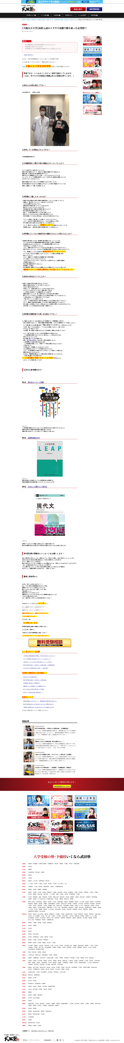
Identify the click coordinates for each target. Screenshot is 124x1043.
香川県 (23, 995)
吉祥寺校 (87, 903)
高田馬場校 (60, 901)
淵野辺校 (79, 917)
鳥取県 (23, 978)
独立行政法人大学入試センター (39, 1031)
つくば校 (30, 883)
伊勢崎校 (45, 889)
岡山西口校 (31, 983)
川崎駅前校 (38, 919)
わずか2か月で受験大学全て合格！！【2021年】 (35, 668)
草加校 (80, 892)
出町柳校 (72, 957)
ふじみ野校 (52, 894)
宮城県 (23, 872)
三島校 (53, 942)
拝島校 (92, 905)
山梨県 (23, 934)
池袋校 (44, 901)
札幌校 (30, 863)
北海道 (23, 863)
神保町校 (40, 905)
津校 (29, 952)
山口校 (30, 989)
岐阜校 (30, 939)
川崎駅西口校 (50, 919)
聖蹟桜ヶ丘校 (51, 905)
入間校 (96, 892)
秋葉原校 (71, 907)
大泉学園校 (66, 905)
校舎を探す (78, 9)
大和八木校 (62, 972)
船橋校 (72, 896)
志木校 (65, 892)
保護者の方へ (69, 15)
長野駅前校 (36, 936)
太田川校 (41, 945)
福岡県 (23, 1003)
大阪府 (23, 960)
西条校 (39, 986)
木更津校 (88, 896)
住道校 (76, 960)
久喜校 (91, 892)
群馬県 (23, 889)
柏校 (40, 896)
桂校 (87, 957)
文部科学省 (51, 1031)
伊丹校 (53, 967)
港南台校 (91, 914)
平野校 (34, 960)
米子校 (34, 977)
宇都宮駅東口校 (59, 886)
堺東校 (45, 960)
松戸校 (67, 896)
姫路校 (30, 967)
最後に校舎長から (29, 54)
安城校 (54, 947)
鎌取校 (61, 898)
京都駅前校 (36, 957)
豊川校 (85, 947)
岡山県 (23, 983)
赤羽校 (58, 903)
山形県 (23, 878)
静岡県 (23, 942)
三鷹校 (76, 907)
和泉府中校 (95, 962)
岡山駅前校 (38, 983)
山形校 (30, 877)
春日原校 (77, 1003)
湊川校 (30, 969)
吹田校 (38, 962)
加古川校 (68, 967)
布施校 (71, 962)
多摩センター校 (79, 905)
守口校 (50, 962)
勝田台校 (62, 896)
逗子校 (37, 917)
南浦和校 (71, 892)
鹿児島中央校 (31, 1022)
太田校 (34, 889)
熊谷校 (30, 892)
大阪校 (30, 960)
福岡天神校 (31, 1003)
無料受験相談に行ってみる (62, 786)
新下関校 (35, 989)
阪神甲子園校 (86, 967)
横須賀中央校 (69, 914)
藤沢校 (46, 914)
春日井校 (47, 945)
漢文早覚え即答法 (31, 340)
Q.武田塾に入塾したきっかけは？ (34, 46)
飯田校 (46, 936)
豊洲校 (45, 909)
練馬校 (35, 903)
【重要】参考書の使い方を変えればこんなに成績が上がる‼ (38, 707)
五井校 (56, 898)
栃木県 (23, 886)
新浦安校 (35, 896)
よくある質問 (82, 15)
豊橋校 (75, 945)
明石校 (48, 967)
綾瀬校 (40, 909)
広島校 (30, 986)
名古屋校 (30, 945)
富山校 (30, 925)
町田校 (49, 901)
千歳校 (66, 863)
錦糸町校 (30, 903)
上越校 (34, 922)
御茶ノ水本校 (31, 901)
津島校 (94, 947)
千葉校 (50, 896)
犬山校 (89, 947)
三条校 (44, 922)
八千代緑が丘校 (41, 898)
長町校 (42, 872)
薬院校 (34, 1005)
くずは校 (89, 962)
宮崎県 (23, 1020)
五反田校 (69, 909)
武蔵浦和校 (72, 894)
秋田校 (30, 875)
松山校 (30, 997)
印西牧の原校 (50, 898)
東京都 (23, 902)
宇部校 (40, 989)
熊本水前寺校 (36, 1014)
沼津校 (39, 942)
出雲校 (34, 980)
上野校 (45, 905)
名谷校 (67, 969)
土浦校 (40, 883)
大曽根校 (30, 947)
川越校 (54, 892)
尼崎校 (62, 969)
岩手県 (23, 869)
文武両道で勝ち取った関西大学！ (32, 683)
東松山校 (40, 894)
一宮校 (91, 945)
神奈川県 (24, 914)
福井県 (23, 931)
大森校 (30, 907)
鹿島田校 (69, 917)
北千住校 (81, 903)
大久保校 (57, 969)
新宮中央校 (97, 1003)
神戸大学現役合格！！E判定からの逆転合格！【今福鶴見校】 (39, 665)
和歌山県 (24, 975)
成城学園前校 (51, 903)
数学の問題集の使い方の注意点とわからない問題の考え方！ (38, 704)
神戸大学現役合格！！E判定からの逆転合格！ (35, 680)
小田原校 (57, 914)
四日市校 (34, 952)
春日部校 (60, 892)
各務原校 (46, 939)
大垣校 (34, 939)
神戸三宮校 (36, 967)
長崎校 (30, 1011)
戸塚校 (53, 915)
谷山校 (38, 1022)
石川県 (23, 928)
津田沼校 (45, 896)
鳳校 (29, 962)
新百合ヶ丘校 (50, 917)
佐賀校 (30, 1008)
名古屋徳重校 (48, 947)
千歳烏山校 (86, 905)
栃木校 (40, 886)
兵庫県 (23, 967)
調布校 (69, 903)
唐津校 (34, 1008)
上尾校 (76, 892)
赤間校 (30, 1005)
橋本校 (86, 914)
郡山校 (47, 880)
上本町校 (71, 960)
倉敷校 (43, 983)
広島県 (23, 986)
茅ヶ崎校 (85, 917)
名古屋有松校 (31, 949)
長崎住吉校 (48, 1011)
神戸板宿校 (74, 967)
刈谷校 (61, 945)
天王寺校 (40, 960)
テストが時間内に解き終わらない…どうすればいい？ (37, 659)
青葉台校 (81, 914)
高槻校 (54, 960)
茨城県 (23, 883)
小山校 (35, 886)
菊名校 (43, 919)
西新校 (58, 1003)
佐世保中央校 (36, 1011)
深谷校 (30, 894)
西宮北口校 (42, 967)
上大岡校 (58, 915)
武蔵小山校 (59, 905)
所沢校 (44, 892)
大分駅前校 (31, 1016)
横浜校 (34, 914)
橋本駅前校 (37, 974)
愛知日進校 (81, 945)
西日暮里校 (64, 907)
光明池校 (42, 964)
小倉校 (37, 1003)
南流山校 (82, 896)
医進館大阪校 (82, 962)
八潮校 (78, 894)
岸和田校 (81, 960)
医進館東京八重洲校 (33, 911)
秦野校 (87, 915)
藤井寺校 (54, 964)
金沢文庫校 (65, 915)
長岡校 (39, 922)
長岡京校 (66, 957)
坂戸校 (66, 894)
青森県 (23, 866)
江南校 (74, 947)
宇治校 (77, 957)
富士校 (49, 942)
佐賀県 (23, 1008)
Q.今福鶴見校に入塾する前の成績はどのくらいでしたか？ (41, 44)
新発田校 (49, 922)
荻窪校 (92, 901)
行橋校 (92, 1003)
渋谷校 (34, 905)
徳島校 (30, 992)
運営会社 (25, 1040)
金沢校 (30, 928)
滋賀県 (23, 955)
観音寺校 (40, 994)
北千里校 (48, 964)
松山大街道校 (36, 997)
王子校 (35, 909)
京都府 (23, 958)
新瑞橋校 (80, 947)
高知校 (30, 1000)
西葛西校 (71, 901)
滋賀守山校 (38, 954)
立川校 (54, 901)
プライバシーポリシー (35, 1040)
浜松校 (34, 942)
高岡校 (34, 925)
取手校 (50, 883)
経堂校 (63, 909)
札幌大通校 (76, 863)
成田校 (77, 896)
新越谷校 (49, 892)
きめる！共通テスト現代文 (37, 487)
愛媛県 (23, 998)
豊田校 (86, 945)
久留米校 (48, 1003)
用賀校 (34, 907)
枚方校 (50, 960)
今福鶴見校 (65, 962)
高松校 (30, 994)
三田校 (80, 967)
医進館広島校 (51, 986)
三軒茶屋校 (97, 901)
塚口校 (47, 969)
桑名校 (44, 952)
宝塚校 (62, 967)
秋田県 (23, 875)
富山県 (23, 925)
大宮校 (34, 892)
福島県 (23, 881)
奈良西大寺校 (31, 972)
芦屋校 (58, 967)
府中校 (97, 905)
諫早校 (42, 1011)
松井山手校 (42, 957)
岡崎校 (35, 945)
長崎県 (23, 1011)
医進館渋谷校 (88, 907)
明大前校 (92, 903)
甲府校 (30, 934)
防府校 (50, 989)
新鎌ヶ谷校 (56, 896)
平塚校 (62, 914)
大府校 (63, 947)
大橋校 (87, 1003)
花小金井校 (42, 911)
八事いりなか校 (54, 945)
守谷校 (54, 883)
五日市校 (45, 986)
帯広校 (70, 863)
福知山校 (91, 957)
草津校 (50, 954)
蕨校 (57, 894)
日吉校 (30, 915)
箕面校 (33, 962)
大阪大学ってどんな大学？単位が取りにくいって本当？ (37, 662)
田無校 (71, 905)
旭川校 (56, 863)
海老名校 (57, 917)
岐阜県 (23, 940)
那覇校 (30, 1025)
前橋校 (39, 889)
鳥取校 (30, 977)
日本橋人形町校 (41, 907)
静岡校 (30, 942)
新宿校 (66, 901)
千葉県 (23, 897)
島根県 (23, 980)
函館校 (61, 863)
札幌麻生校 (50, 863)
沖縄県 (23, 1025)
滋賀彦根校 (45, 954)
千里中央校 (97, 960)
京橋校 (59, 962)
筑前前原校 (51, 1005)
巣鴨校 (45, 903)
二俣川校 (71, 915)
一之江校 (30, 909)
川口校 (39, 892)
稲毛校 (34, 898)
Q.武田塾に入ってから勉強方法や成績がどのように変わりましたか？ (43, 48)
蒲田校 (99, 907)
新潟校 (30, 922)
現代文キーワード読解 (36, 382)
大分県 (23, 1017)
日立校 (45, 883)
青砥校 (94, 907)
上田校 (41, 936)
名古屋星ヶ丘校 (68, 945)
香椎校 (53, 1003)
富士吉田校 (36, 934)
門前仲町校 (39, 901)
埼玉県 (23, 892)
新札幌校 (35, 863)
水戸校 (35, 883)
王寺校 (38, 972)
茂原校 (30, 898)
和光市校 (46, 894)
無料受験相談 (94, 9)
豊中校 (59, 960)
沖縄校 (34, 1025)
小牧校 (35, 947)
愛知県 (23, 945)
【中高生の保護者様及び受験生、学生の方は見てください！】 (39, 655)
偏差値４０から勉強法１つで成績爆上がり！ (34, 686)
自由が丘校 (64, 903)
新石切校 (36, 964)
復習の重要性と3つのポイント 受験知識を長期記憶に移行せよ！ (40, 701)
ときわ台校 (51, 909)
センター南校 (93, 915)
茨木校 (91, 960)
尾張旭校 (69, 947)
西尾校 (59, 947)
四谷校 (87, 901)
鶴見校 (82, 915)
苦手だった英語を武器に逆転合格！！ (33, 692)
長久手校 (41, 947)
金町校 (40, 903)
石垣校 (39, 1025)
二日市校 (71, 1003)
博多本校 (42, 1003)
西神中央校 (94, 967)
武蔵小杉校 (97, 914)
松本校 (30, 936)
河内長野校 (44, 962)
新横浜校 (52, 914)
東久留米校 (58, 909)
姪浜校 (82, 1003)
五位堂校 (50, 972)
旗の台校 (81, 907)
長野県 (23, 937)
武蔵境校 (75, 909)
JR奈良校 (56, 972)
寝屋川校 (65, 960)
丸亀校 (34, 994)
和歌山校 (30, 974)
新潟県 (23, 922)
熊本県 (23, 1014)
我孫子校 (66, 898)
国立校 (80, 909)
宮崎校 (30, 1019)
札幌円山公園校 (42, 863)
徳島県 (23, 992)
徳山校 (45, 989)
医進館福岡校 (64, 1003)
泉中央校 (37, 872)
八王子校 (82, 901)
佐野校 (52, 886)
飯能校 (34, 894)
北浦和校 (86, 892)
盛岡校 (30, 869)
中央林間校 (31, 917)
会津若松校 (41, 880)
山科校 (56, 957)
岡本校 (42, 969)
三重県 (23, 952)
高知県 (23, 1000)
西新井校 (85, 909)
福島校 (30, 880)
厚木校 (30, 914)
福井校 (30, 931)
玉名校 (42, 1014)
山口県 (23, 989)
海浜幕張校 (94, 896)
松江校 (30, 980)
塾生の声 (25, 24)
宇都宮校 (30, 886)
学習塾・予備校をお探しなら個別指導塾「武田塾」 (97, 1040)
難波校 (54, 962)
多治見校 (40, 939)
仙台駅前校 (31, 872)
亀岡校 (82, 957)
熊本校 (30, 1014)
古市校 (76, 962)
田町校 (76, 901)
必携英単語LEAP (34, 438)
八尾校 (86, 960)
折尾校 (39, 1005)
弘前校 (30, 866)
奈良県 (23, 972)
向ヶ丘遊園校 (36, 915)
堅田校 (55, 954)
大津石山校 (31, 954)
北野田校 (30, 964)
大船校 (74, 917)
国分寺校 (98, 903)
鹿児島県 (24, 1022)
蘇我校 (71, 898)
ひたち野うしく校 (62, 883)
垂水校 (52, 969)
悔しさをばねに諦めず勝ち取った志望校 (33, 689)
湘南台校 (77, 915)
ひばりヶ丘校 (57, 907)
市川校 (30, 896)
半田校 (96, 945)
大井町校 (75, 903)
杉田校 (95, 917)
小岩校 (30, 905)
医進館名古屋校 (40, 949)
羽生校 (61, 894)
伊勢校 (39, 952)
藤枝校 (44, 942)
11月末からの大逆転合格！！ (30, 677)
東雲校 (90, 909)
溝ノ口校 (48, 915)
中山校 (42, 915)
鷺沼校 (90, 917)
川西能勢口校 (36, 969)
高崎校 (30, 889)
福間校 (57, 1005)
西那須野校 (46, 886)
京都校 (30, 957)
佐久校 (51, 936)
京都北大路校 (50, 957)
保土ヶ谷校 (31, 919)
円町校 (61, 957)
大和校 (75, 914)
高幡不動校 (49, 907)
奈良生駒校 (43, 972)
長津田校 (63, 917)
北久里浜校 (42, 917)
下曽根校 (45, 1005)
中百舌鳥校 (60, 964)
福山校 (34, 986)
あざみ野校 (40, 914)
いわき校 (35, 880)
